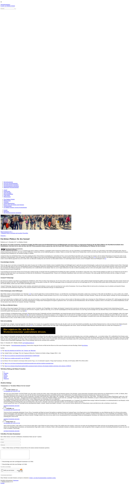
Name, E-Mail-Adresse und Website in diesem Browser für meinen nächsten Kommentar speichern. (26, 447)
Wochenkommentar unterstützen (11, 186)
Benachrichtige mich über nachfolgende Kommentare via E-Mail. (17, 461)
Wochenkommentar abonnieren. (18, 345)
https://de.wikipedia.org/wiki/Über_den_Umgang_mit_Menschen (20, 350)
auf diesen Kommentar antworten (11, 405)
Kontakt (5, 210)
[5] (28, 314)
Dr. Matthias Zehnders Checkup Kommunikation (15, 207)
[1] (94, 257)
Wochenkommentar (8, 182)
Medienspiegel (7, 200)
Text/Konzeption (8, 206)
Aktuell (5, 190)
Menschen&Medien (8, 194)
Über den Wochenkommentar (11, 183)
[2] (105, 258)
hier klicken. (85, 345)
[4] (26, 311)
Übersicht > (3, 235)
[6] (31, 325)
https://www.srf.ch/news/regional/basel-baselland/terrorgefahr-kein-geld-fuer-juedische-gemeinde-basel (29, 363)
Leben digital (7, 195)
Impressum (6, 211)
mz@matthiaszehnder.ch (28, 342)
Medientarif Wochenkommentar (11, 187)
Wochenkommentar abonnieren (11, 184)
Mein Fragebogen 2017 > (7, 231)
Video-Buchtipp (7, 192)
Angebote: (6, 202)
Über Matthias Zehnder (9, 199)
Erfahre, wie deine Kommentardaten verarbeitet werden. (42, 477)
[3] (30, 294)
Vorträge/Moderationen (9, 203)
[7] (120, 325)
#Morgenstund (7, 196)
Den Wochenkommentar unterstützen (12, 212)
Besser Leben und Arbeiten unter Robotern (14, 204)
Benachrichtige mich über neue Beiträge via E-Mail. (14, 464)
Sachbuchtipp (7, 191)
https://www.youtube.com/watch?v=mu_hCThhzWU (17, 358)
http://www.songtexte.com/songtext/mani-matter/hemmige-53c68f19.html (22, 355)
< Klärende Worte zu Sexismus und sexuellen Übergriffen (14, 233)
